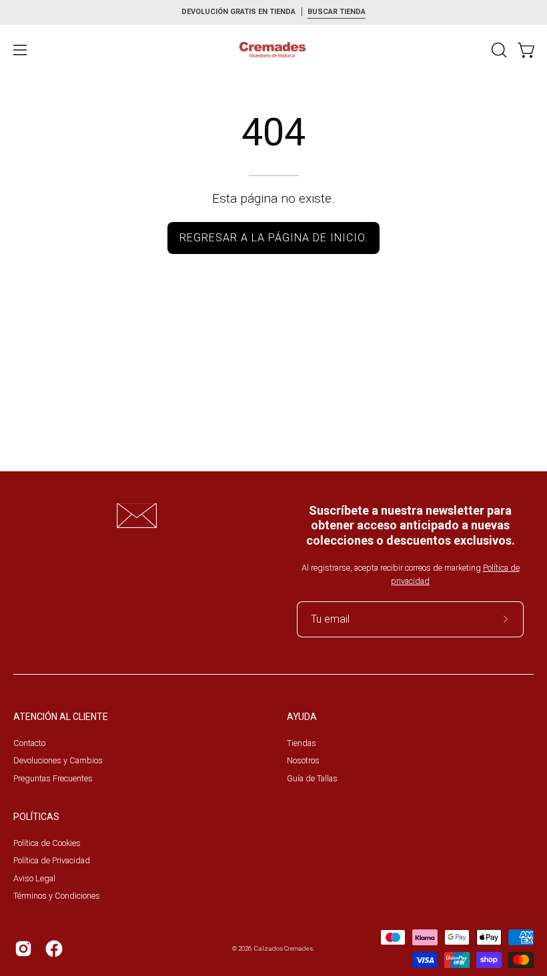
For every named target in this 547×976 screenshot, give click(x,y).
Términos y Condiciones (56, 896)
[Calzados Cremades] (273, 50)
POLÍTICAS (36, 816)
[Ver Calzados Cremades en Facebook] (54, 949)
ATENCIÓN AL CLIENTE (60, 716)
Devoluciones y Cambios (58, 760)
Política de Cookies (47, 843)
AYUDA (302, 716)
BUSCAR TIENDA (337, 11)
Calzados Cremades (283, 948)
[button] (497, 50)
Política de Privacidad (51, 860)
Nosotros (303, 760)
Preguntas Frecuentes (53, 778)
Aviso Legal (34, 878)
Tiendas (301, 743)
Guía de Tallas (312, 778)
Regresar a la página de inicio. (273, 237)
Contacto (29, 743)
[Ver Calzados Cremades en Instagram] (23, 949)
